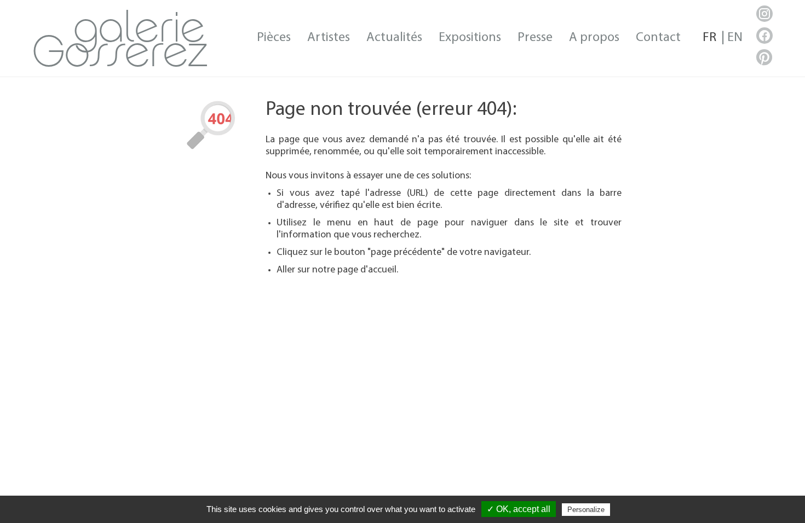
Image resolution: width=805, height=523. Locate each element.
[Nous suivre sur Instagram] (764, 13)
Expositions (470, 37)
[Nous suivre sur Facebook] (764, 35)
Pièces (274, 37)
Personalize (586, 509)
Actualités (394, 37)
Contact (658, 37)
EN (735, 37)
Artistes (328, 37)
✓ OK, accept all (518, 509)
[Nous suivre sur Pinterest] (764, 57)
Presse (535, 37)
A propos (594, 37)
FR (709, 37)
